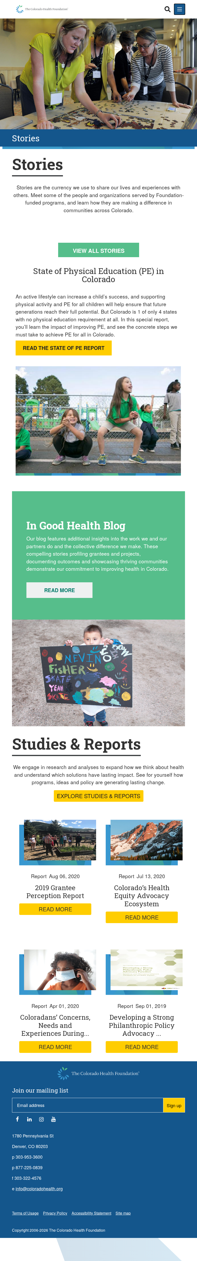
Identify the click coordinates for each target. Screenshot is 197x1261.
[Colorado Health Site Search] (167, 9)
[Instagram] (41, 1120)
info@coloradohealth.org (39, 1188)
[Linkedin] (29, 1120)
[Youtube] (53, 1120)
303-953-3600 (29, 1157)
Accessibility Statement (91, 1213)
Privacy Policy (55, 1213)
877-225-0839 (29, 1167)
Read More (59, 590)
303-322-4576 (27, 1178)
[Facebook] (17, 1120)
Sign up (174, 1105)
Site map (123, 1213)
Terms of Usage (25, 1213)
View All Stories (98, 251)
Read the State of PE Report (64, 347)
